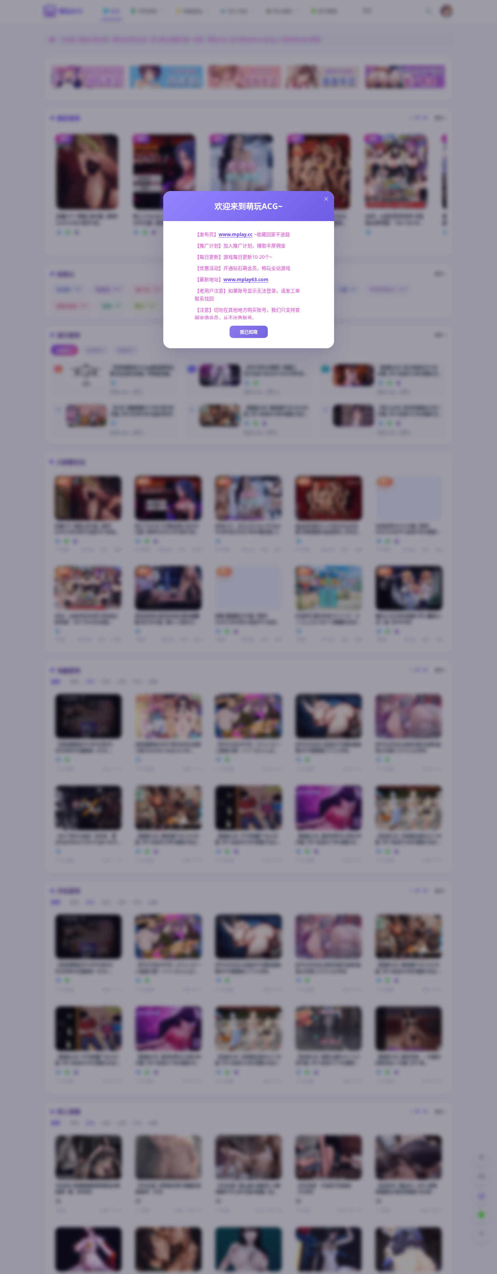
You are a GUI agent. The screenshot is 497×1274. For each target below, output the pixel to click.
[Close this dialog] (326, 199)
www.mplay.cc (235, 234)
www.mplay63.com (245, 279)
